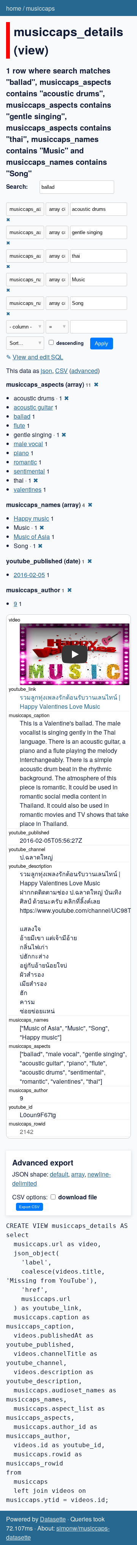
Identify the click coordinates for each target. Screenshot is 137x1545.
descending (69, 343)
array (77, 1174)
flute (19, 425)
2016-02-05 (29, 574)
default (59, 1174)
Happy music (31, 518)
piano (21, 452)
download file (77, 1197)
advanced (84, 370)
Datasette (53, 1519)
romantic (25, 462)
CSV (61, 370)
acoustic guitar (33, 407)
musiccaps (40, 8)
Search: (17, 186)
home (13, 8)
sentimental (29, 471)
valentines (27, 489)
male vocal (28, 443)
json (46, 370)
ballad (22, 416)
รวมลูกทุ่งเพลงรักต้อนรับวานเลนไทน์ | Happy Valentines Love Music (71, 702)
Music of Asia (32, 536)
